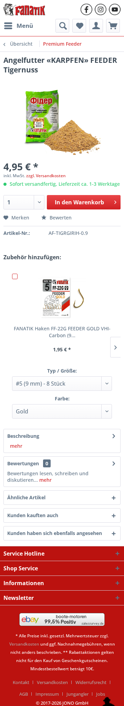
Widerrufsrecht (90, 682)
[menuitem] (18, 26)
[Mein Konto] (96, 26)
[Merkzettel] (79, 26)
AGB (23, 694)
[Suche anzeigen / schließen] (62, 26)
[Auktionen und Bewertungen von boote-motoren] (62, 619)
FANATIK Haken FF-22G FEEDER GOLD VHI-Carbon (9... (62, 332)
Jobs (100, 694)
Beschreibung (23, 436)
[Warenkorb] (113, 26)
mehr (16, 446)
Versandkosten (24, 644)
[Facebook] (86, 9)
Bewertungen (23, 463)
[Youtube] (114, 9)
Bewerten (60, 217)
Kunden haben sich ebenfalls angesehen (54, 533)
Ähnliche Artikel (26, 497)
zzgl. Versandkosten (46, 176)
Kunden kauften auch (32, 515)
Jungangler (77, 694)
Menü (25, 26)
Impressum (47, 694)
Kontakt (21, 682)
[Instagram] (100, 9)
